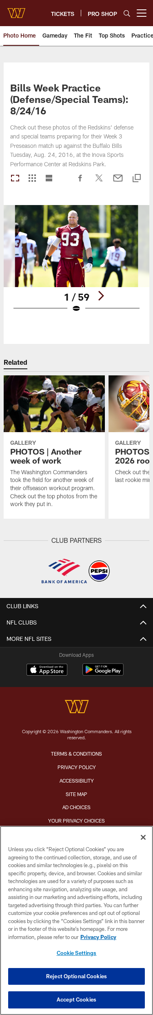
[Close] (143, 837)
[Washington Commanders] (77, 708)
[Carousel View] (15, 178)
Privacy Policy (77, 767)
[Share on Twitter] (99, 182)
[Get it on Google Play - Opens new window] (103, 674)
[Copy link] (137, 178)
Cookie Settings (77, 953)
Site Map (76, 794)
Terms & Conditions (76, 753)
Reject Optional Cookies (76, 976)
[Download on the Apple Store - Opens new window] (46, 671)
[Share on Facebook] (80, 182)
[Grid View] (32, 178)
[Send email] (118, 182)
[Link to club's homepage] (16, 9)
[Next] (101, 296)
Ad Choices (76, 807)
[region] (76, 920)
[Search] (127, 13)
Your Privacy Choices (76, 820)
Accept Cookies (76, 999)
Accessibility (77, 780)
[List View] (49, 178)
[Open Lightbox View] (76, 264)
